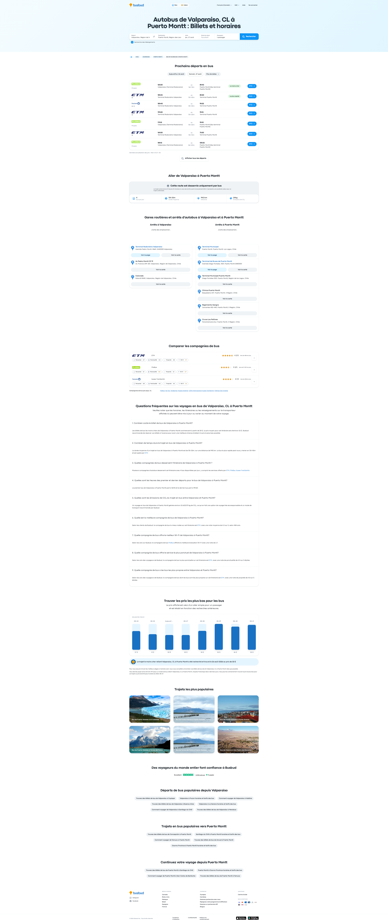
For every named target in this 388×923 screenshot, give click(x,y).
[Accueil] (131, 57)
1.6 (186, 383)
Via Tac (167, 390)
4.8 (174, 360)
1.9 (186, 360)
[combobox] (140, 36)
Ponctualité (153, 360)
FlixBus (154, 367)
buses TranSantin (158, 379)
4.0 (159, 371)
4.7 (143, 360)
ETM (153, 355)
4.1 (143, 371)
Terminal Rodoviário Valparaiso (148, 247)
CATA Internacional (195, 390)
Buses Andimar (183, 390)
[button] (154, 36)
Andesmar (174, 390)
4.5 (159, 360)
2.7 (185, 371)
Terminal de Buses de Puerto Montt (217, 261)
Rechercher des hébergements (144, 42)
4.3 (159, 383)
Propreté (168, 360)
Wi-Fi (182, 360)
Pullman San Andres (221, 390)
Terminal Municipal (210, 247)
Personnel (138, 360)
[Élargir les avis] (254, 358)
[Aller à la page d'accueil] (136, 5)
